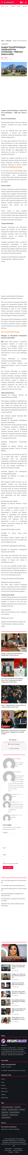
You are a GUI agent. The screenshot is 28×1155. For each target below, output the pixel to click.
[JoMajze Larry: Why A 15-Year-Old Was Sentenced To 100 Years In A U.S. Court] (5, 976)
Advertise (3, 1085)
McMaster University (16, 167)
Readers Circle (4, 1091)
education (4, 1109)
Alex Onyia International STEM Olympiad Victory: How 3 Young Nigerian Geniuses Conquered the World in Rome (12, 680)
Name (5, 848)
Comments (14, 740)
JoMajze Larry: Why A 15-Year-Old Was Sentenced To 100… (19, 975)
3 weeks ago (16, 970)
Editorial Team (4, 1097)
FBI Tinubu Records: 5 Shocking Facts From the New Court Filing (13, 899)
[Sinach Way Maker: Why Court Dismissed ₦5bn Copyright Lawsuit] (14, 953)
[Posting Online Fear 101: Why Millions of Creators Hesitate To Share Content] (5, 1020)
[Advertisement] (14, 24)
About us (3, 1079)
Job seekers (22, 1109)
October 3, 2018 (4, 59)
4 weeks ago (16, 986)
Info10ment (6, 945)
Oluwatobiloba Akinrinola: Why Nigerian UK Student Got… (18, 1001)
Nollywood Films (14, 1114)
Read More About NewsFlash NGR (15, 1054)
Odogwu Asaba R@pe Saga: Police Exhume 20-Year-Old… (19, 1010)
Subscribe (3, 1094)
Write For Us (4, 1088)
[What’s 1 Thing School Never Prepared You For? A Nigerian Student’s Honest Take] (14, 694)
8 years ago (21, 794)
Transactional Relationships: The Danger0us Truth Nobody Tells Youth (12, 894)
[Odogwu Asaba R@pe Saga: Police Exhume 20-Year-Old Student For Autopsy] (5, 1011)
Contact (3, 1082)
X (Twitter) (8, 1066)
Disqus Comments (15, 748)
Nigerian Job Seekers (14, 1112)
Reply (10, 790)
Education (5, 649)
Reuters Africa (4, 1129)
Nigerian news (5, 1114)
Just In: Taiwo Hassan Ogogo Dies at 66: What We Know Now (13, 881)
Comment (6, 832)
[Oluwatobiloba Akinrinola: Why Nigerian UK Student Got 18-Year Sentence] (5, 1002)
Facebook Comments (15, 744)
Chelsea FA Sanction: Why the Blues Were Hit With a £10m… (18, 967)
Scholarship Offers (6, 1117)
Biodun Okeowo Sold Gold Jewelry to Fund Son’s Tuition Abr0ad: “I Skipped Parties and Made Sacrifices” (13, 732)
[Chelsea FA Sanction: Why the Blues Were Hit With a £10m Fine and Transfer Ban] (5, 967)
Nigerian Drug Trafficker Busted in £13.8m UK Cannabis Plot (14, 889)
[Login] (25, 2)
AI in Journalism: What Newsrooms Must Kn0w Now (13, 885)
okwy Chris (4, 57)
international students (13, 1109)
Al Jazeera (10, 1129)
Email (5, 854)
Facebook (3, 1066)
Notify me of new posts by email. (10, 863)
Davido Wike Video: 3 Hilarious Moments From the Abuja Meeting (12, 904)
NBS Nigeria (16, 1129)
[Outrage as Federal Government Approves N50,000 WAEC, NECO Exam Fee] (14, 642)
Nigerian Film (5, 1112)
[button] (2, 2)
